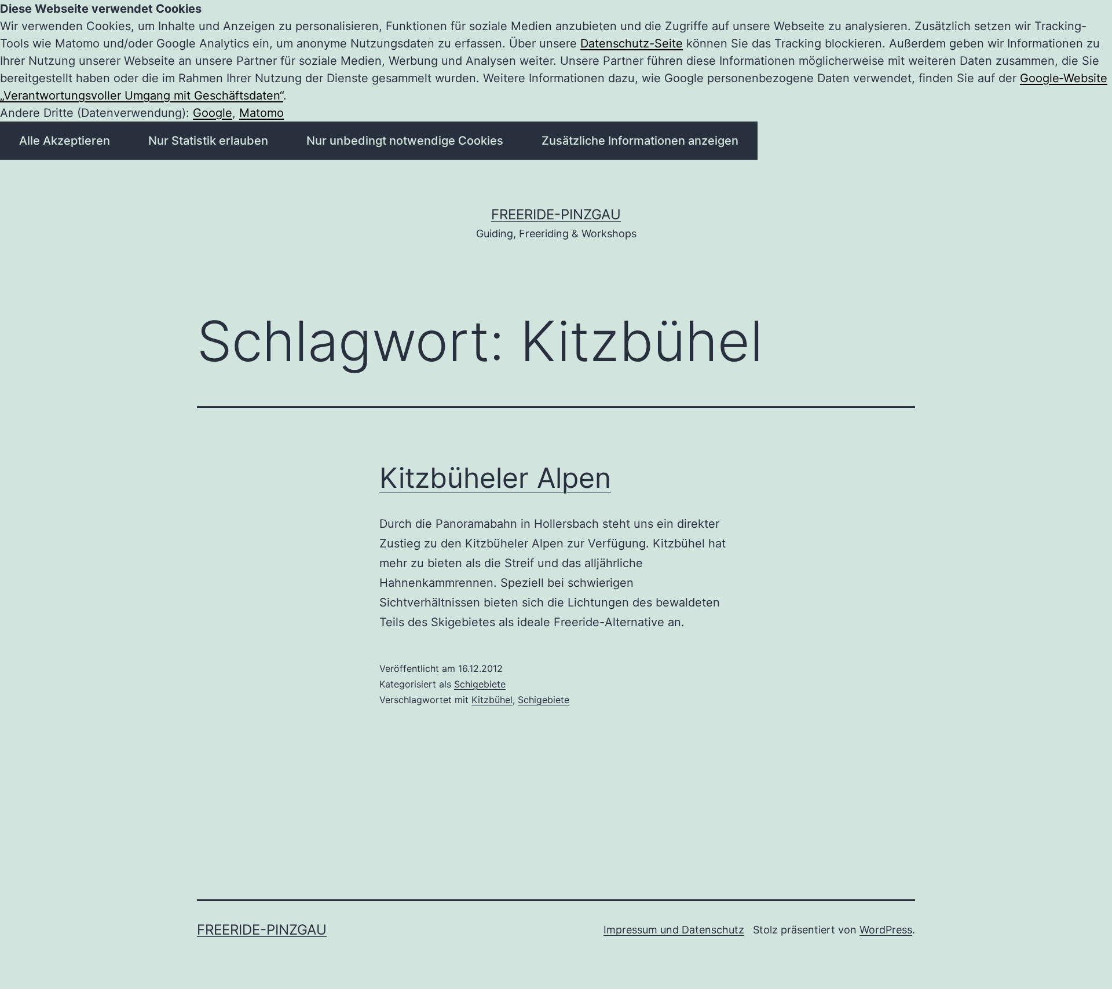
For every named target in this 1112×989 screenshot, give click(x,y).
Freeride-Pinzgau (556, 214)
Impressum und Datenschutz (673, 930)
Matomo (261, 113)
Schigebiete (480, 684)
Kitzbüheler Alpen (495, 478)
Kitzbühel (492, 699)
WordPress (885, 930)
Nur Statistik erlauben (208, 141)
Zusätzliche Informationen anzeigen (640, 141)
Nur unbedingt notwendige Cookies (404, 141)
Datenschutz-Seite (631, 43)
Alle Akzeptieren (64, 141)
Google (212, 113)
